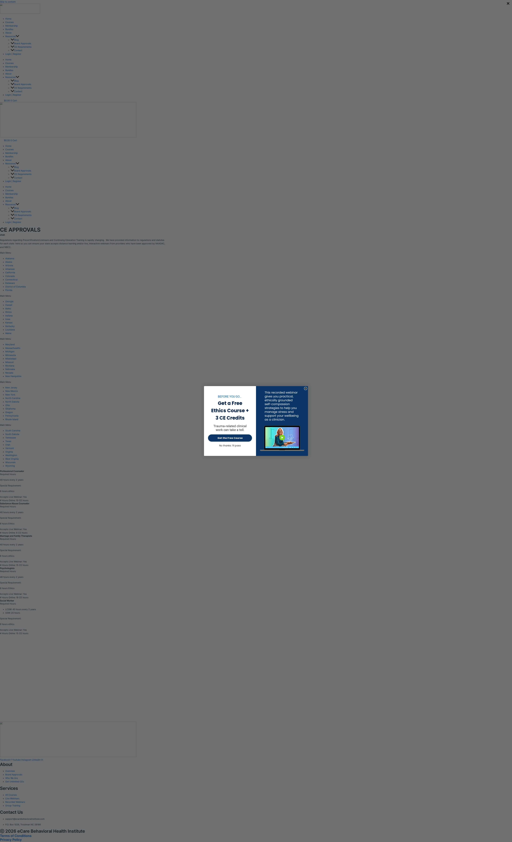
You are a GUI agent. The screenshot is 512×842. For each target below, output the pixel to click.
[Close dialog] (305, 388)
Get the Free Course (230, 438)
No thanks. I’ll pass (230, 445)
